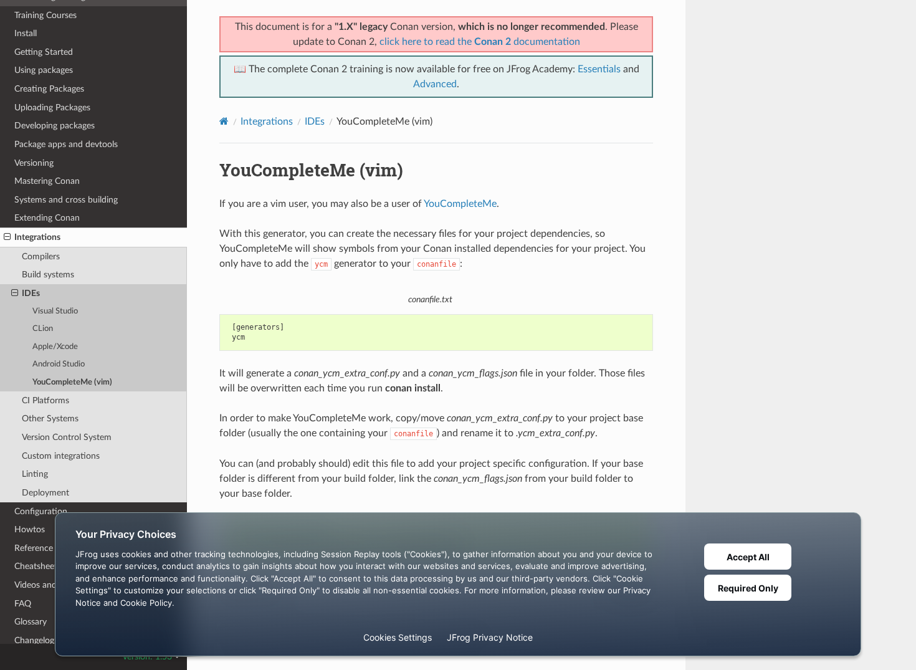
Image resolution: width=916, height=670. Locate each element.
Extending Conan (47, 218)
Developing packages (54, 125)
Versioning (34, 163)
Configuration (40, 511)
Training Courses (45, 15)
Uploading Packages (52, 107)
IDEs (31, 293)
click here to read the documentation (479, 42)
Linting (35, 474)
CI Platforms (45, 400)
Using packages (43, 70)
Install (25, 33)
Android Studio (58, 364)
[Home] (224, 121)
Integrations (37, 237)
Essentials (599, 69)
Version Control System (67, 437)
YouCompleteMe (460, 204)
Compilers (41, 256)
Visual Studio (55, 311)
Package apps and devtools (66, 144)
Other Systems (50, 418)
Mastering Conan (47, 181)
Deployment (45, 492)
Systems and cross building (66, 199)
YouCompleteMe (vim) (72, 382)
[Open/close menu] (7, 237)
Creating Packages (49, 88)
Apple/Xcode (55, 347)
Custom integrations (61, 456)
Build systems (48, 274)
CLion (42, 329)
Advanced (435, 84)
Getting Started (43, 52)
